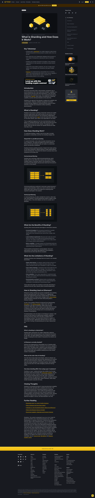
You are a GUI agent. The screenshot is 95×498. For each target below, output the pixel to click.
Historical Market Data (70, 461)
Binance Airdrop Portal (70, 480)
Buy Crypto (44, 457)
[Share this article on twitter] (65, 12)
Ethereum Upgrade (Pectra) (59, 476)
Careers (32, 457)
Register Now (71, 100)
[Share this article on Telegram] (72, 12)
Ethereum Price (57, 470)
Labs (55, 460)
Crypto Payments (45, 460)
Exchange (44, 456)
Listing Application (57, 457)
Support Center (68, 470)
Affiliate (67, 456)
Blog (31, 468)
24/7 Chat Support (69, 469)
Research (44, 471)
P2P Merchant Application (59, 456)
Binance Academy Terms (35, 492)
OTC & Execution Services (70, 460)
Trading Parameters (69, 478)
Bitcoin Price (57, 469)
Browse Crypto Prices (58, 468)
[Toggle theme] (93, 2)
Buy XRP (56, 480)
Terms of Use (25, 492)
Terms (32, 464)
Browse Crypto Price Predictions (60, 472)
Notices (32, 472)
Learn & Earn (57, 466)
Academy (44, 463)
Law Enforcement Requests (70, 481)
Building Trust (33, 467)
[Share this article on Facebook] (69, 12)
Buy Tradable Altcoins (58, 484)
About (32, 456)
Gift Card (44, 464)
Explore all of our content (47, 448)
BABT (43, 470)
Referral (67, 457)
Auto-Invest (44, 467)
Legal (31, 463)
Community (32, 470)
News (31, 460)
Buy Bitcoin (56, 477)
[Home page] (7, 2)
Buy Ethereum (57, 483)
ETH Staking (45, 468)
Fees (67, 474)
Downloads (32, 474)
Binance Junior (45, 461)
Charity (44, 472)
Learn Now (54, 5)
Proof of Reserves (69, 464)
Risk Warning (33, 471)
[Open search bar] (79, 2)
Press (31, 461)
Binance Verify (68, 477)
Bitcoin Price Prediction (58, 473)
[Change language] (90, 2)
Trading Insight (68, 463)
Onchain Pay (57, 461)
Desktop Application (34, 475)
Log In (82, 1)
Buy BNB (56, 479)
